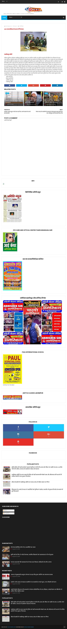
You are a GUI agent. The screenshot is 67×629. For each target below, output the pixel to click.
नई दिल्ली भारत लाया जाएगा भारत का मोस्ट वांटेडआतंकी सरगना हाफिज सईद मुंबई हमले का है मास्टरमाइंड (33, 100)
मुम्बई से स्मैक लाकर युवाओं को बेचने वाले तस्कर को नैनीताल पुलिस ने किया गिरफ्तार (53, 100)
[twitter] (62, 2)
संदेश (5, 510)
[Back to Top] (64, 627)
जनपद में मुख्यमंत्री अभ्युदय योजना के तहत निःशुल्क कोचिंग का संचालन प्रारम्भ (32, 574)
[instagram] (65, 2)
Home (4, 17)
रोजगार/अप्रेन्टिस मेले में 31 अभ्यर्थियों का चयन (23, 547)
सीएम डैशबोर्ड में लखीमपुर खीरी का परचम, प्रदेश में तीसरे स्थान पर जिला (30, 482)
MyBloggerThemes (29, 627)
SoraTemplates (11, 627)
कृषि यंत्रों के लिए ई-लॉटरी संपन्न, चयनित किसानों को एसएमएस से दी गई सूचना (32, 554)
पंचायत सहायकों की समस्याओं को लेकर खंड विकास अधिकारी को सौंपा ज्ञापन (31, 562)
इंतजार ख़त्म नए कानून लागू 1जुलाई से (13, 101)
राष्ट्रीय (7, 93)
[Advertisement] (33, 159)
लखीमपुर (21, 26)
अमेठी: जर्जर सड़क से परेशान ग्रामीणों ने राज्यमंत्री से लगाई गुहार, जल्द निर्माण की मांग (33, 582)
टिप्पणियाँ (6, 513)
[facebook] (58, 2)
